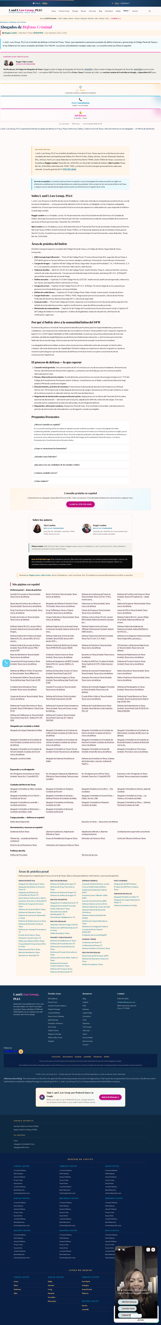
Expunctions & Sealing (56, 1016)
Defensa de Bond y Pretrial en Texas (96, 948)
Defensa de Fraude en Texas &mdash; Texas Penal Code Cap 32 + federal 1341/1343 (60, 717)
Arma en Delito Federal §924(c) (94, 887)
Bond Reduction (19, 1190)
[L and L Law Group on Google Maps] (17, 1052)
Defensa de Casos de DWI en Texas (32, 909)
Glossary (86, 1009)
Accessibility (87, 1056)
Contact (135, 11)
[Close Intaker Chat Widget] (153, 1250)
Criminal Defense (20, 1170)
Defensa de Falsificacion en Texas (63, 941)
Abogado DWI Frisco (21, 1147)
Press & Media (88, 1037)
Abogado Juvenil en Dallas (20, 758)
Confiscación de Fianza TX (92, 945)
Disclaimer (78, 1056)
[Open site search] (149, 11)
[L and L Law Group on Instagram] (7, 1052)
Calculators (109, 11)
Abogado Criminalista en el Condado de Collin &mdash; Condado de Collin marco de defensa (62, 733)
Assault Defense (19, 1177)
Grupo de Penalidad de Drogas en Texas (61, 838)
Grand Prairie (87, 1289)
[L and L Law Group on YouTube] (12, 1052)
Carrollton (51, 1297)
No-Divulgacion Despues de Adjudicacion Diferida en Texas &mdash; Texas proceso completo (62, 776)
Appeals (51, 1041)
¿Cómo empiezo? (41, 481)
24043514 (88, 69)
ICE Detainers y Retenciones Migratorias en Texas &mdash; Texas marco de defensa (133, 648)
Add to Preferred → (110, 1097)
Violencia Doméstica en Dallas (125, 905)
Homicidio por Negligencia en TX (62, 917)
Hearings (53, 1020)
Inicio (16, 1141)
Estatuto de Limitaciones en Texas (23, 845)
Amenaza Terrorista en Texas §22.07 (33, 901)
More (126, 10)
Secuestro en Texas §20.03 (29, 955)
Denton (84, 1305)
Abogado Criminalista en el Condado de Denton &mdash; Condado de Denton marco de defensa (97, 733)
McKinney (17, 1289)
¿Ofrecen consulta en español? (47, 424)
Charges (75, 11)
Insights (85, 1002)
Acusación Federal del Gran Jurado (95, 884)
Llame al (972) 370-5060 (13, 136)
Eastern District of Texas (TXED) (25, 1130)
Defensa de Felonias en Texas (30, 912)
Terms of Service (68, 1056)
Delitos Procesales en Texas (92, 964)
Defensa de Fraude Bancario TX (62, 943)
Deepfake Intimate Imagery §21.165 (64, 924)
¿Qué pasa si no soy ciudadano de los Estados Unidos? (57, 464)
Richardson (52, 1301)
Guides (118, 11)
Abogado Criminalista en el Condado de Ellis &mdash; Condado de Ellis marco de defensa (133, 733)
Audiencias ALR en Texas (19, 831)
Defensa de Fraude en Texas (61, 969)
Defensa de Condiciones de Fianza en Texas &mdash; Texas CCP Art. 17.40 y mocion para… (96, 597)
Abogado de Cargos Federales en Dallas (26, 730)
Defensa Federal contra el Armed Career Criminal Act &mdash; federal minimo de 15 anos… (62, 629)
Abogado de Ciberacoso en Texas (31, 884)
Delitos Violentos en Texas (60, 909)
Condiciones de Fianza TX (92, 942)
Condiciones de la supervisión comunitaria (133, 831)
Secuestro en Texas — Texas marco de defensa (100, 822)
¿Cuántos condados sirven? (45, 473)
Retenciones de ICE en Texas (29, 949)
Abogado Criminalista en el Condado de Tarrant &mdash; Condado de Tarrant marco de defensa (25, 751)
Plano (16, 1285)
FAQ (84, 1006)
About (85, 1034)
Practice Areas (64, 11)
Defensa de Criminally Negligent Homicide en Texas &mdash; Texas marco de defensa (98, 689)
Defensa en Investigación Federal (95, 926)
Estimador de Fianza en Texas (93, 838)
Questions (86, 1023)
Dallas (50, 1281)
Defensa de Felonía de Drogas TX (63, 892)
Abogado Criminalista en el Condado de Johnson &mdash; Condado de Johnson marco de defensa (61, 742)
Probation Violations (55, 1023)
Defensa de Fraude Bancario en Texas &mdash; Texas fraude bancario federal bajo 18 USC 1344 (132, 699)
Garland (51, 1285)
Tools (84, 1020)
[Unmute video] (119, 1250)
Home (54, 11)
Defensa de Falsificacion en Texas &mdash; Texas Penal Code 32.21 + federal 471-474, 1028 (27, 717)
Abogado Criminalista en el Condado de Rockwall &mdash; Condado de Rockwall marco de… (133, 742)
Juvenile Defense (54, 1013)
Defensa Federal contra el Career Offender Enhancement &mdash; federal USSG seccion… (98, 629)
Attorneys (92, 11)
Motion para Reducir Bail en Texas (31, 941)
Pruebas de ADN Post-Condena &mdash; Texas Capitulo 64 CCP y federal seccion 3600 (98, 664)
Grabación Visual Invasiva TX (30, 938)
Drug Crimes (52, 1002)
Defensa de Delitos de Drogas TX (63, 884)
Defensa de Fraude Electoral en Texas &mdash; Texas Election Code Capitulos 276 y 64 (97, 708)
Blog (100, 11)
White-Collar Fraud (55, 1037)
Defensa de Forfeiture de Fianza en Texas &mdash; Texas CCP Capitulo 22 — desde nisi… (133, 597)
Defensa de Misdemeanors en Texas (32, 921)
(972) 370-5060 (69, 169)
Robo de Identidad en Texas (29, 952)
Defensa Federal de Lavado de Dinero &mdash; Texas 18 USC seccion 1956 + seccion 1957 (25, 648)
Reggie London (11, 33)
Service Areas (88, 1041)
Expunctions (18, 1183)
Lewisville (85, 1309)
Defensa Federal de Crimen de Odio (96, 907)
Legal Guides (87, 1013)
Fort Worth (86, 1281)
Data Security (97, 1056)
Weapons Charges (54, 1034)
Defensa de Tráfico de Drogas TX (63, 895)
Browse (83, 11)
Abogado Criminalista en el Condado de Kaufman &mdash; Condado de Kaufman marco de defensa (98, 742)
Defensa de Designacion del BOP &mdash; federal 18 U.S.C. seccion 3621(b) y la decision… (62, 664)
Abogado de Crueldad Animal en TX (64, 903)
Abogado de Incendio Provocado (63, 906)
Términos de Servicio (90, 855)
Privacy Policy (56, 1056)
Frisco (16, 1281)
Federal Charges (54, 1009)
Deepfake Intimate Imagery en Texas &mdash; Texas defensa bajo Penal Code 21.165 (62, 680)
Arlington (85, 1285)
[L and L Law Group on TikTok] (15, 1052)
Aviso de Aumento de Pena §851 (94, 901)
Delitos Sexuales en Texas (60, 933)
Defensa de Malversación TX (61, 972)
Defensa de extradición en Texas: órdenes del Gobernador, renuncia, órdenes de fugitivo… (98, 761)
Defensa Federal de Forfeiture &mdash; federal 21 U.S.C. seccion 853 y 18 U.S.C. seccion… (25, 638)
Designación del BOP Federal (125, 884)
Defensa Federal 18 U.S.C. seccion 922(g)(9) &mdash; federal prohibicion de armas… (133, 619)
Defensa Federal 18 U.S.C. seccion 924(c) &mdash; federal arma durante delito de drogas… (26, 629)
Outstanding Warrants (22, 1193)
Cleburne (85, 1293)
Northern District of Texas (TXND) (26, 1126)
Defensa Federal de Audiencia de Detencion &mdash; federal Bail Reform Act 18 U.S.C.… (132, 629)
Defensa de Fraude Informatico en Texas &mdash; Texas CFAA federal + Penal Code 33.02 (26, 708)
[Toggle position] (148, 1250)
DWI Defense (52, 999)
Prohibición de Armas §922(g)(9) (94, 935)
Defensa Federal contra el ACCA (94, 904)
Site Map (106, 1056)
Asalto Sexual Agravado (19, 822)
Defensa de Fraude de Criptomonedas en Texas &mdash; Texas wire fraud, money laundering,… (62, 708)
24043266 (138, 69)
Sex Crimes (52, 1027)
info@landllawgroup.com (126, 1002)
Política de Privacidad (18, 855)
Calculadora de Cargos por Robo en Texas (62, 845)
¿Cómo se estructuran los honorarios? (50, 448)
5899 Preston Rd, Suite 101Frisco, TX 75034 (126, 1007)
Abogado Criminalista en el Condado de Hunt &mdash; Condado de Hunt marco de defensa (25, 742)
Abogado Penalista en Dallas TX (126, 897)
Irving (50, 1289)
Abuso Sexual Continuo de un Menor (32, 898)
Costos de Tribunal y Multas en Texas (131, 838)
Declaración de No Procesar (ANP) (95, 956)
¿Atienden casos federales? (45, 456)
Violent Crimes (53, 1030)
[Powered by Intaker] (140, 1320)
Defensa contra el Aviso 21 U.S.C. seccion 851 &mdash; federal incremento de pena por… (98, 619)
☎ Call (40, 3)
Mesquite (51, 1293)
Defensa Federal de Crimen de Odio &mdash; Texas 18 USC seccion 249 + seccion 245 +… (60, 638)
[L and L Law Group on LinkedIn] (10, 1052)
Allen (15, 1293)
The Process (87, 1027)
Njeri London (46, 575)
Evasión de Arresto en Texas (29, 935)
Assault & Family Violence (57, 1006)
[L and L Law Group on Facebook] (5, 1052)
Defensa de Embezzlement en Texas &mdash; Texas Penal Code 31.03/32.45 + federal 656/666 (133, 708)
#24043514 (38, 33)
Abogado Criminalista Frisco (24, 1144)
